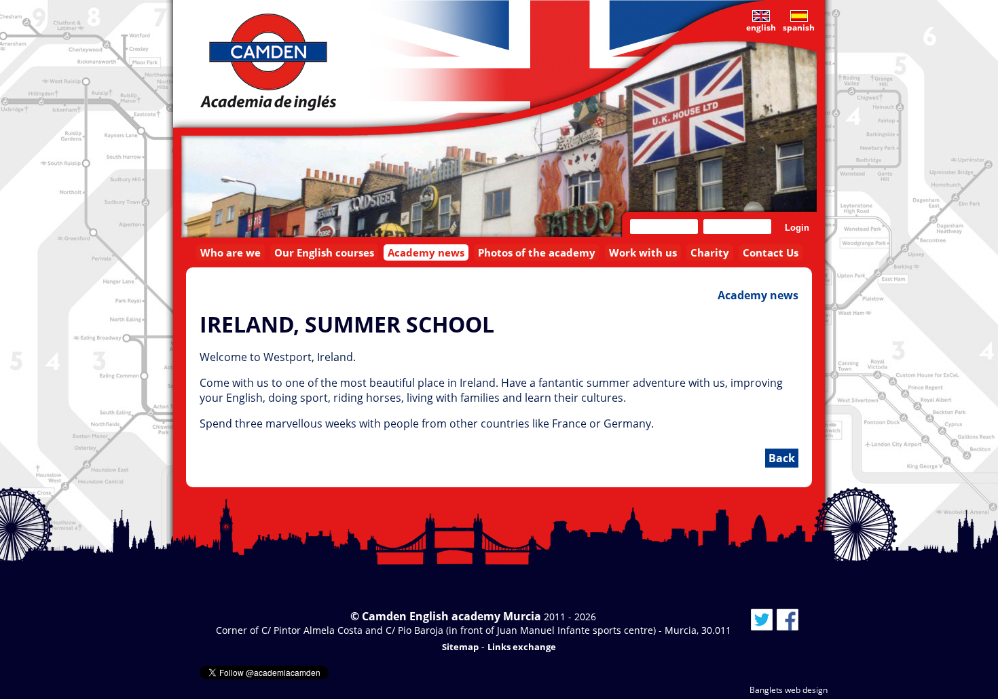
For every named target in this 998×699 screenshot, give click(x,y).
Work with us (643, 252)
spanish (799, 27)
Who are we (230, 252)
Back (782, 458)
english (761, 27)
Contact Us (770, 252)
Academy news (426, 252)
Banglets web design (789, 690)
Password (737, 226)
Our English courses (324, 252)
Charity (709, 252)
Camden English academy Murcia (451, 616)
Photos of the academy (536, 252)
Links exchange (521, 647)
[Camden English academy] (268, 62)
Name (664, 226)
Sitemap (460, 647)
